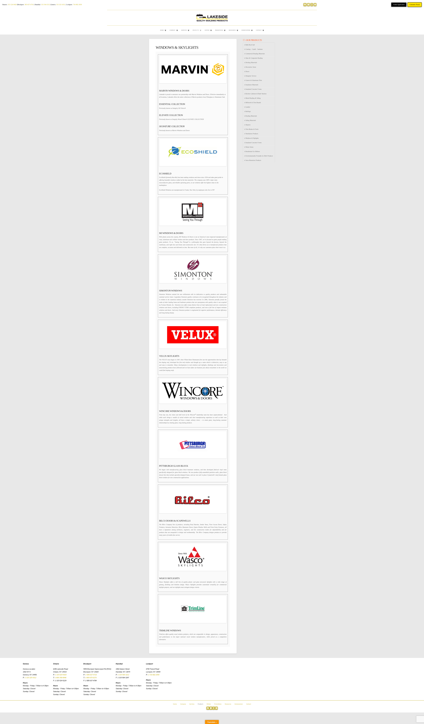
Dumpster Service (250, 76)
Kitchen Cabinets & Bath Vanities (255, 94)
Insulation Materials (251, 85)
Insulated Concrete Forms (253, 89)
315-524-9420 (12, 4)
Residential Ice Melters (252, 151)
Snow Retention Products (253, 160)
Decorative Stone (250, 67)
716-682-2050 (77, 4)
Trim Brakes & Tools (251, 129)
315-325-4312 (60, 4)
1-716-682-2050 (153, 675)
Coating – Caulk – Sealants (254, 49)
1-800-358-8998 (60, 678)
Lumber (247, 107)
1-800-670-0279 (91, 678)
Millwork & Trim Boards (253, 102)
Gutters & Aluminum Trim (253, 80)
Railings (248, 111)
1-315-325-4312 (30, 678)
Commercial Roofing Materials (255, 54)
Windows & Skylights (252, 138)
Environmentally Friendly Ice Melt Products (259, 156)
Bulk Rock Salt (250, 45)
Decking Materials (251, 62)
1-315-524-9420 (60, 675)
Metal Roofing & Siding (253, 98)
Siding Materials (250, 120)
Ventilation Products (251, 134)
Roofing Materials (251, 116)
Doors (247, 71)
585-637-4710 (29, 4)
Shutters (247, 125)
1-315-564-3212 (123, 675)
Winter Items (249, 147)
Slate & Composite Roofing (254, 58)
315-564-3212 (45, 4)
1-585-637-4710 (91, 675)
